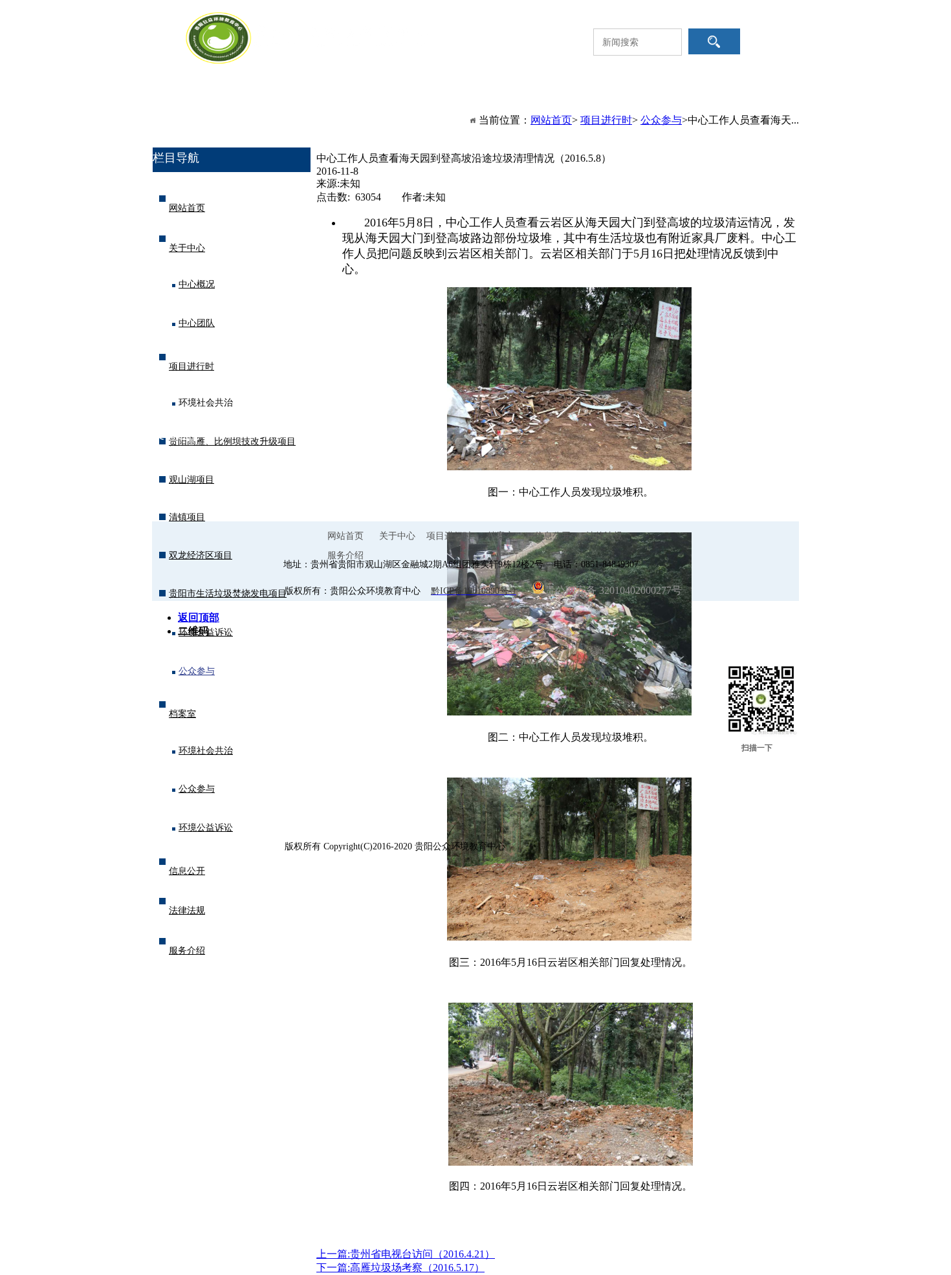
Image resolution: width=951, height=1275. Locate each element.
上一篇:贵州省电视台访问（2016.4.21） (405, 1253)
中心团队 (197, 323)
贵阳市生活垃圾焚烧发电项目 (228, 593)
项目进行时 (409, 108)
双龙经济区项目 (200, 555)
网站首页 (228, 108)
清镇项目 (187, 517)
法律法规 (681, 108)
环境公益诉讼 (206, 632)
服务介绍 (228, 134)
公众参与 (197, 671)
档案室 (500, 108)
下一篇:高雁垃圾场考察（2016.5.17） (400, 1267)
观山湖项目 (191, 480)
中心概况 (197, 284)
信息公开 (590, 108)
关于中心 (319, 108)
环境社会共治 (206, 403)
